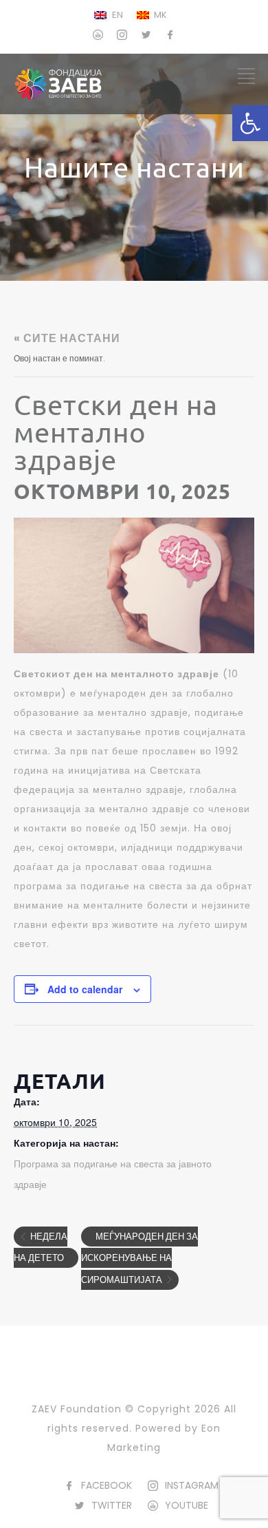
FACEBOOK (106, 1485)
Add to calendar (84, 989)
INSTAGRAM (192, 1485)
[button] (250, 123)
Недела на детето (40, 1247)
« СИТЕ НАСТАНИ (67, 338)
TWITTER (111, 1505)
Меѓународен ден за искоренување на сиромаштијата (139, 1258)
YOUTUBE (186, 1505)
